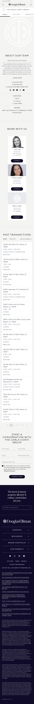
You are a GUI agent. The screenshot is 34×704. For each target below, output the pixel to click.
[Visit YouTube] (24, 90)
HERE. (6, 678)
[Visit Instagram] (10, 90)
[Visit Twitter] (20, 90)
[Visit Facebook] (14, 90)
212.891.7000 (23, 631)
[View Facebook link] (10, 556)
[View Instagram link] (19, 556)
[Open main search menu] (31, 4)
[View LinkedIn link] (24, 556)
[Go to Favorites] (31, 1)
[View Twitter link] (15, 556)
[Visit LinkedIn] (17, 90)
